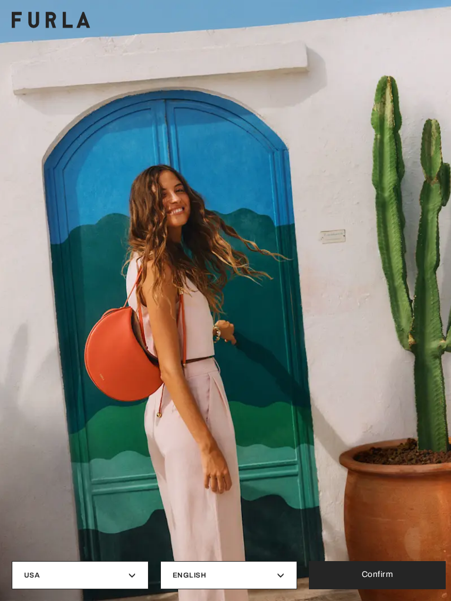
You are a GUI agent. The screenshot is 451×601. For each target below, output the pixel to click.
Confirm (377, 574)
